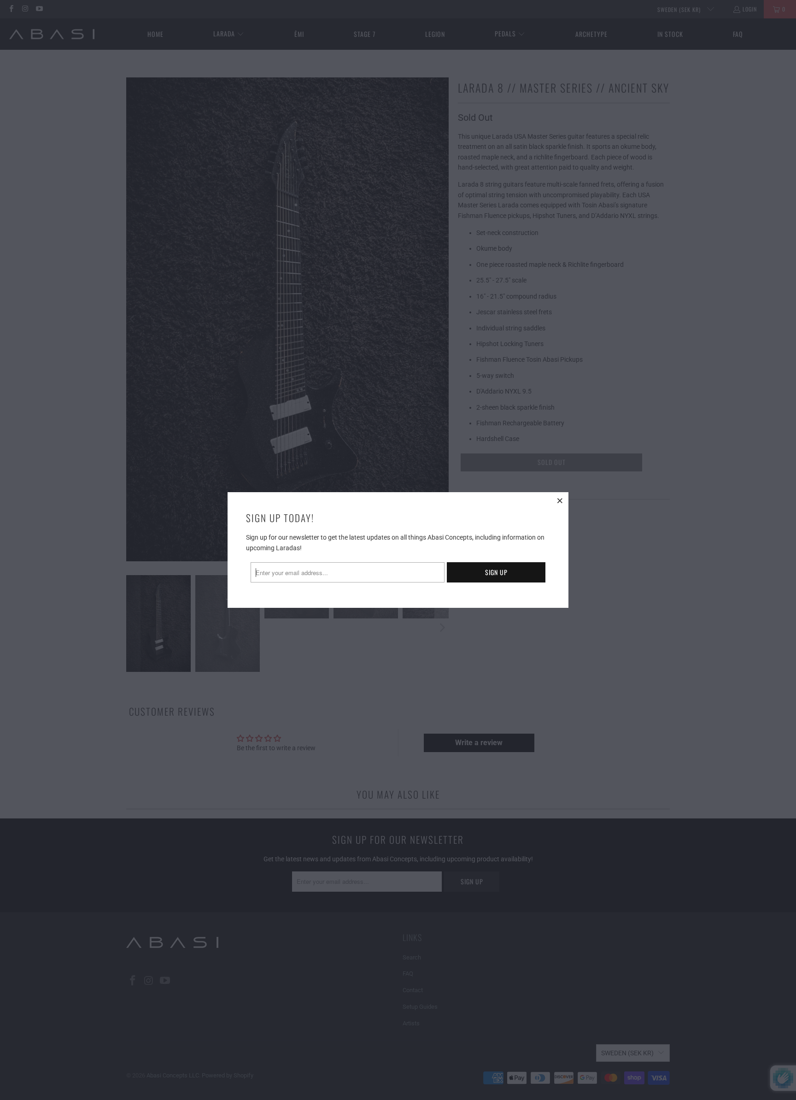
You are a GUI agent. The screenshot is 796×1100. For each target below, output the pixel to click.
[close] (560, 500)
